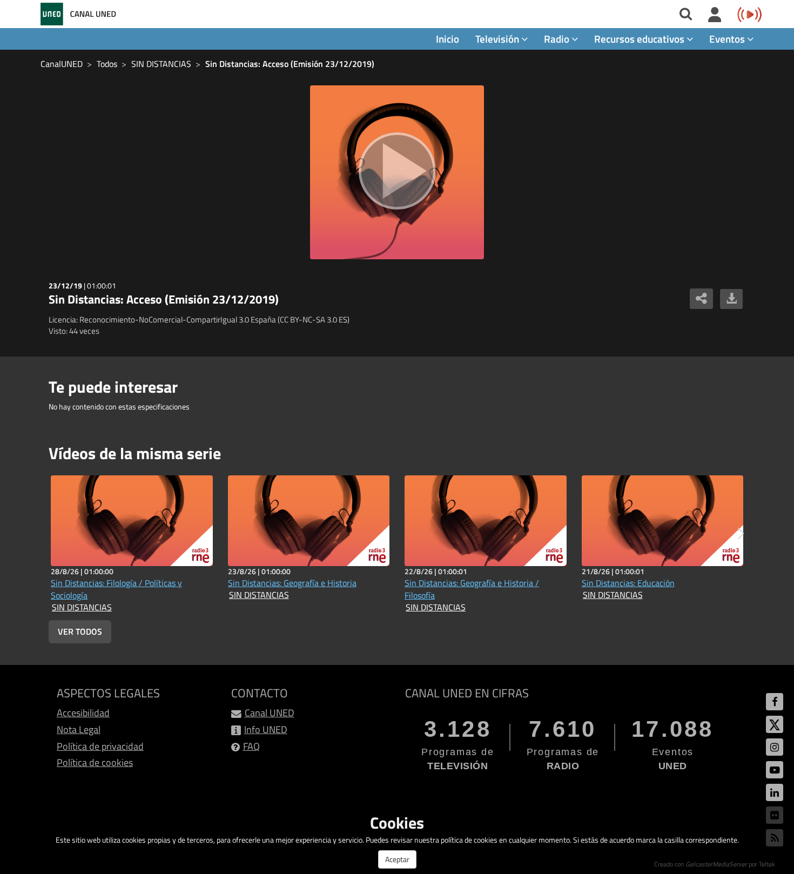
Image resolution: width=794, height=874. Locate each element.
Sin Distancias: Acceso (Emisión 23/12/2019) (289, 63)
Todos (107, 63)
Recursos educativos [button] (640, 38)
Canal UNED (269, 712)
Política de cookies (95, 762)
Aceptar (397, 859)
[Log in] (715, 15)
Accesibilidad (83, 712)
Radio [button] (557, 38)
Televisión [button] (498, 38)
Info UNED (265, 729)
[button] (741, 534)
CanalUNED (62, 63)
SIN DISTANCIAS (161, 63)
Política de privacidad (100, 746)
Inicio (447, 38)
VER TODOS (80, 631)
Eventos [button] (728, 38)
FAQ (251, 746)
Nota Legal (78, 729)
